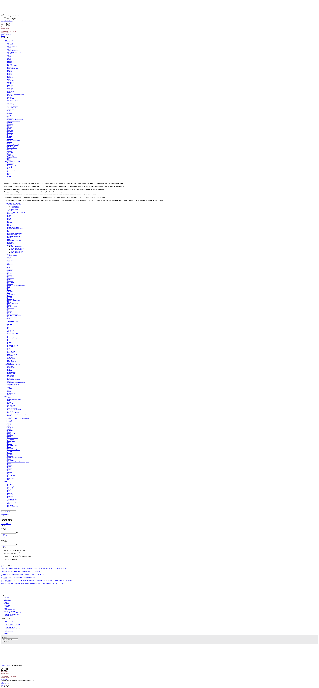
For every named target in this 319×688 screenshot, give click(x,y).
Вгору (2, 682)
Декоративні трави (9, 627)
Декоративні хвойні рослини (12, 628)
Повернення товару (9, 609)
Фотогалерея (7, 600)
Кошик (3, 36)
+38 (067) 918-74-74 (6, 21)
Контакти (6, 603)
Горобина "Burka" (6, 524)
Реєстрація (8, 34)
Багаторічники (8, 622)
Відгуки (6, 599)
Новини (6, 602)
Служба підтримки (9, 611)
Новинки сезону (8, 621)
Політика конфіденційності (11, 614)
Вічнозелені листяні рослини (12, 624)
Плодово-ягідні (8, 631)
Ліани (5, 630)
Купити (3, 534)
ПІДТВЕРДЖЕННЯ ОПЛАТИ (12, 612)
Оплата (6, 608)
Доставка (6, 606)
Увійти (3, 34)
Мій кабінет (4, 679)
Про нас (6, 597)
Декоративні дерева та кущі (12, 625)
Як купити (7, 605)
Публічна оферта (9, 615)
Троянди (6, 633)
